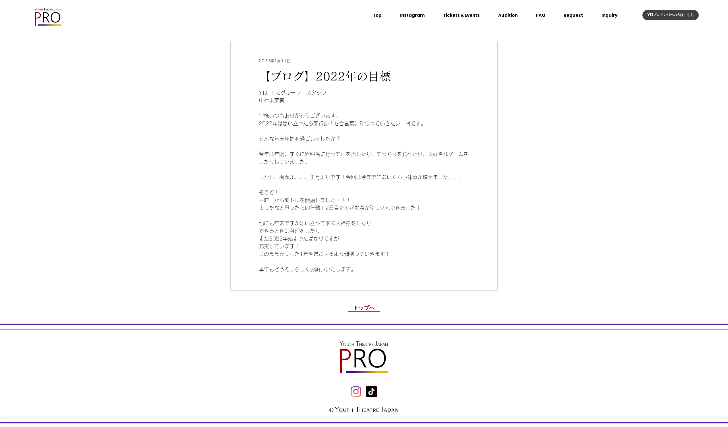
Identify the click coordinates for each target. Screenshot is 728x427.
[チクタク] (371, 391)
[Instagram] (356, 391)
